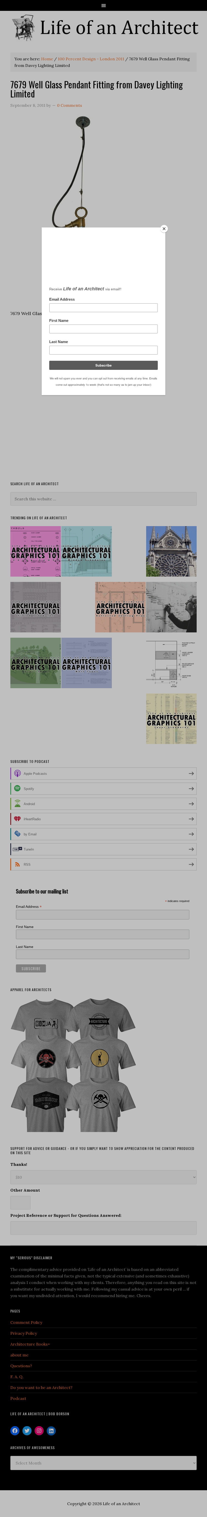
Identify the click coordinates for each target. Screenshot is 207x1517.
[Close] (164, 229)
